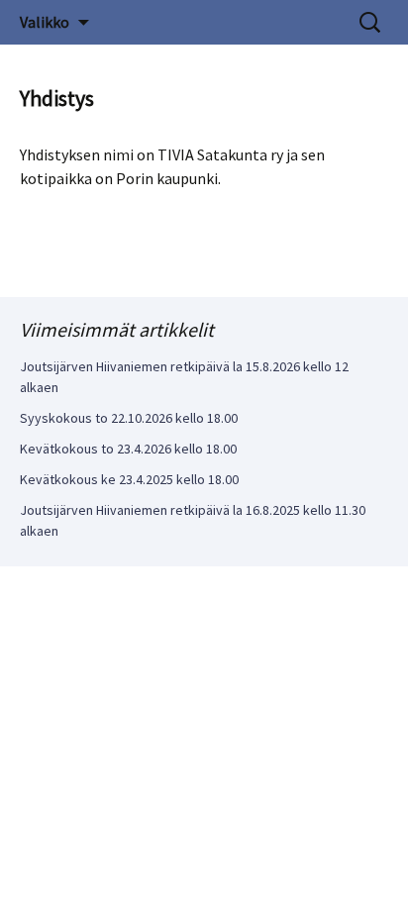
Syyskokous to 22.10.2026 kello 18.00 (129, 418)
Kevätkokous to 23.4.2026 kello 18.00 (128, 448)
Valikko (44, 22)
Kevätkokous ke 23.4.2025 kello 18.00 (129, 479)
